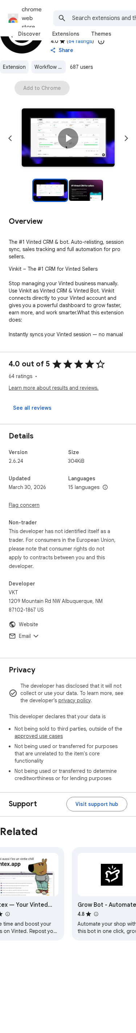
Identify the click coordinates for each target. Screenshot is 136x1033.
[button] (68, 138)
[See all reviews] (32, 408)
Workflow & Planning (50, 67)
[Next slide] (126, 138)
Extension (14, 67)
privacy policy (74, 700)
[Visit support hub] (96, 804)
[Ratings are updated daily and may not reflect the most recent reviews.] (101, 41)
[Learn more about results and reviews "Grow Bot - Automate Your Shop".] (95, 914)
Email (25, 636)
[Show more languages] (105, 487)
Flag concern (24, 505)
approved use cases (39, 736)
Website (28, 624)
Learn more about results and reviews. (54, 388)
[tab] (29, 33)
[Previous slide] (10, 138)
